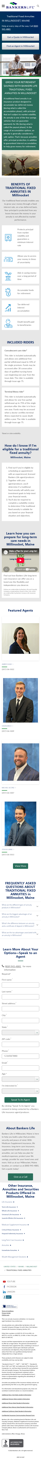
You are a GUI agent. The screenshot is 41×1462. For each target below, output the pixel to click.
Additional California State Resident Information (16, 1411)
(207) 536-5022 (8, 669)
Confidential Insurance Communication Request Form (18, 1415)
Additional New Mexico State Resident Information (17, 1407)
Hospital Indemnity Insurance (12, 1233)
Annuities (5, 1245)
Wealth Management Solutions (14, 1257)
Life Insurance (7, 1202)
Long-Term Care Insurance (12, 1240)
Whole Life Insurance (9, 1211)
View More (20, 866)
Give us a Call (20, 1177)
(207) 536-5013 (8, 855)
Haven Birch (7, 726)
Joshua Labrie (7, 849)
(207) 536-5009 (8, 731)
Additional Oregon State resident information (16, 1399)
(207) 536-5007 (8, 793)
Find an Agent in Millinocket (21, 46)
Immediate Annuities (9, 1250)
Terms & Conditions (8, 1311)
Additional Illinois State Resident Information (15, 1403)
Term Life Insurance (9, 1207)
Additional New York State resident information (16, 1395)
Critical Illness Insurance (10, 1230)
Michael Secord (8, 788)
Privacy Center (6, 1313)
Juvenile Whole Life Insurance (12, 1218)
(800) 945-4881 (13, 966)
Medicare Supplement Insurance (14, 1225)
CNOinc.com (5, 1315)
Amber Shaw (7, 664)
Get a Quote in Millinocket (20, 37)
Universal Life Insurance (10, 1214)
